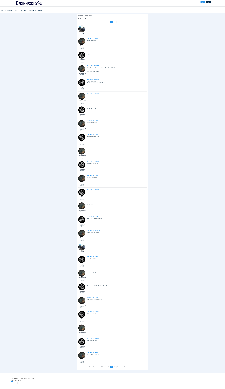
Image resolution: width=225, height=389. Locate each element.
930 (105, 22)
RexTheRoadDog (82, 45)
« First (90, 22)
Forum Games (88, 16)
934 (118, 22)
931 (108, 22)
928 (98, 22)
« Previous (94, 22)
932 (111, 22)
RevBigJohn (82, 59)
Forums (80, 16)
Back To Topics (143, 16)
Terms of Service (27, 378)
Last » (135, 22)
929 (102, 22)
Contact (33, 378)
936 (124, 22)
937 (127, 22)
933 (115, 22)
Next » (131, 22)
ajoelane (82, 33)
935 (121, 22)
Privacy (21, 378)
